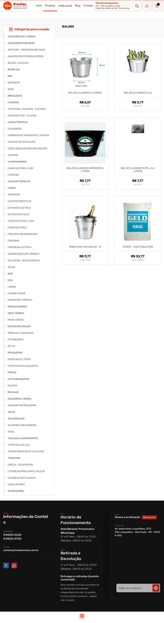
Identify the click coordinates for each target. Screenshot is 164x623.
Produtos (50, 5)
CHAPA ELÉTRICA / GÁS (20, 168)
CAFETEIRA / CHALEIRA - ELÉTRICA (27, 108)
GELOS (11, 267)
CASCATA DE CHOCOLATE (22, 141)
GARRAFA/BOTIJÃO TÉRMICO (23, 253)
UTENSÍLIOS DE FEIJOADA (22, 477)
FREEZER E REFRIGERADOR (22, 234)
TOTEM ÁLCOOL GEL (19, 444)
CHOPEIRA (13, 174)
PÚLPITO (12, 385)
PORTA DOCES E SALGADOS (23, 365)
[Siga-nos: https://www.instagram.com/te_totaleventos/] (14, 566)
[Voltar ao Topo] (82, 615)
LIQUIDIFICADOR (16, 293)
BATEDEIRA (14, 82)
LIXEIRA (12, 286)
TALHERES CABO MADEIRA (22, 425)
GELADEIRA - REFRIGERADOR (24, 260)
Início (39, 5)
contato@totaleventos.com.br (21, 550)
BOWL (11, 89)
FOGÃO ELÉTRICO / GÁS (21, 220)
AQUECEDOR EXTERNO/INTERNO (26, 56)
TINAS (11, 431)
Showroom (149, 517)
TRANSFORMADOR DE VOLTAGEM (26, 451)
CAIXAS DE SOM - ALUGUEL (22, 115)
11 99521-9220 (12, 535)
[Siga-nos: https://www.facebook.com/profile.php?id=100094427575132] (6, 566)
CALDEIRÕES (15, 128)
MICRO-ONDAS (16, 319)
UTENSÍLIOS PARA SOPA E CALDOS (26, 471)
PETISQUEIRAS (15, 339)
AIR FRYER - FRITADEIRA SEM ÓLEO (26, 49)
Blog (77, 5)
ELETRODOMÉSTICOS (19, 201)
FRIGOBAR (13, 240)
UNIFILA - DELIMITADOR (20, 464)
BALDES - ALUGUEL (18, 62)
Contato (88, 5)
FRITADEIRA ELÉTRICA (20, 247)
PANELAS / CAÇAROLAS (20, 332)
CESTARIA (13, 155)
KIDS (10, 280)
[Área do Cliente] (147, 6)
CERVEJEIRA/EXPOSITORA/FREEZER (27, 148)
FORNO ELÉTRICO (17, 227)
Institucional (65, 5)
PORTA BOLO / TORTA (19, 359)
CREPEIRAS (14, 194)
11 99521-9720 (12, 538)
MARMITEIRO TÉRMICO (20, 299)
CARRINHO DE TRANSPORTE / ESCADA (28, 135)
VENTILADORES (16, 484)
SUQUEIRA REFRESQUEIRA (22, 405)
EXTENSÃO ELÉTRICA (19, 207)
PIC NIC (11, 346)
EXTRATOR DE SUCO (18, 214)
